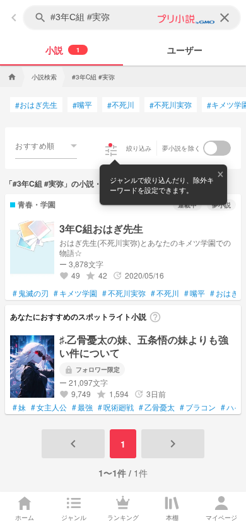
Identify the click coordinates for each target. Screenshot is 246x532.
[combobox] (46, 145)
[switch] (217, 148)
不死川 (120, 104)
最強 (82, 407)
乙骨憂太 (157, 407)
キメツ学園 (75, 293)
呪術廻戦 (116, 407)
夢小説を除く (181, 148)
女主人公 (49, 407)
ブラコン (198, 407)
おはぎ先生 (36, 104)
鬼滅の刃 (31, 293)
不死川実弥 (170, 104)
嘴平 (82, 104)
